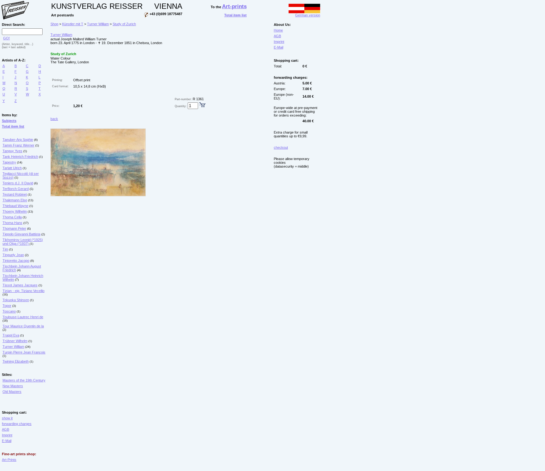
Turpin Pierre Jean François (24, 352)
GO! (6, 38)
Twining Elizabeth (16, 361)
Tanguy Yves (12, 151)
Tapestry (9, 162)
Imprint (7, 435)
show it (7, 418)
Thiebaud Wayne (15, 206)
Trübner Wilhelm (15, 341)
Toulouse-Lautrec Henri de (23, 317)
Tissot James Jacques (20, 285)
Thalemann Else (15, 200)
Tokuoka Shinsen (16, 300)
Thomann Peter (14, 228)
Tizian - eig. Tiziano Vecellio (23, 291)
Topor (7, 305)
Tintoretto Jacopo (16, 260)
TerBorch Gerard (16, 189)
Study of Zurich (124, 24)
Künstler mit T (72, 24)
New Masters (13, 386)
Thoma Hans (12, 223)
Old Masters (12, 391)
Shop (54, 24)
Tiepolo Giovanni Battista (21, 234)
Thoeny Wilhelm (15, 211)
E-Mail (6, 441)
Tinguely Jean (13, 255)
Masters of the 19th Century (24, 380)
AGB (5, 429)
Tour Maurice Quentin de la (23, 326)
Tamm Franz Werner (18, 145)
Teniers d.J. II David (18, 183)
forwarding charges (17, 424)
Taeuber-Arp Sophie (18, 139)
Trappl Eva (11, 335)
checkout (281, 147)
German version (307, 15)
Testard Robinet (15, 194)
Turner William (13, 346)
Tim (5, 249)
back (54, 119)
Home (278, 30)
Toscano (9, 311)
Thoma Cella (12, 217)
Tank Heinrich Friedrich (20, 156)
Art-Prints (9, 460)
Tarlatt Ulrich (12, 168)
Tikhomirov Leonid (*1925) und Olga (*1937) (23, 241)
